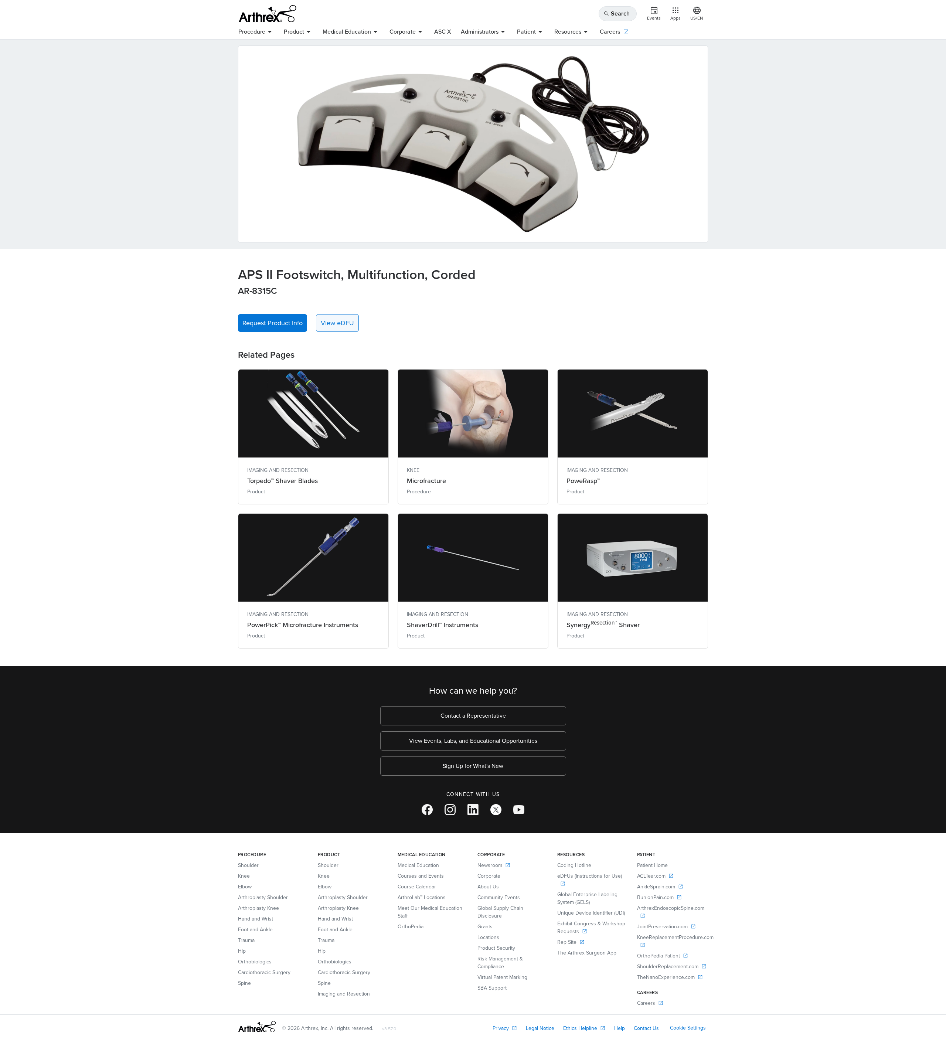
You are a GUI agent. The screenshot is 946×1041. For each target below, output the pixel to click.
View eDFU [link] (337, 323)
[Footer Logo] (257, 1026)
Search (616, 13)
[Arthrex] (267, 13)
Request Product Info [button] (272, 323)
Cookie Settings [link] (688, 1028)
